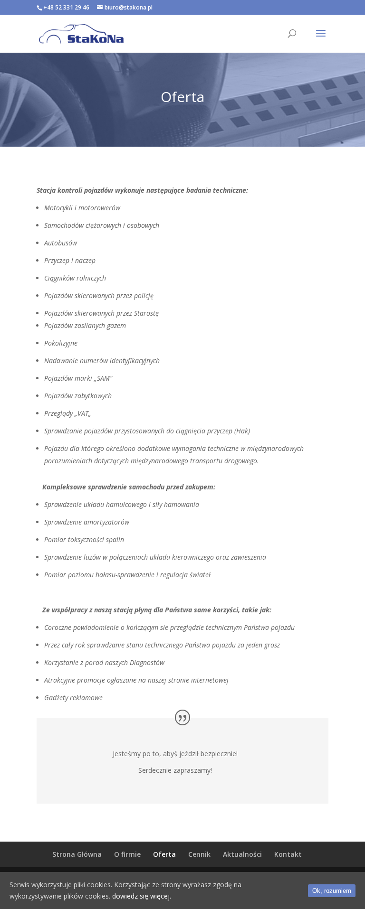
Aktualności (242, 854)
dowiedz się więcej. (141, 895)
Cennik (199, 854)
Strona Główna (77, 854)
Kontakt (288, 854)
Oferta (164, 854)
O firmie (127, 854)
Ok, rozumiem (331, 890)
